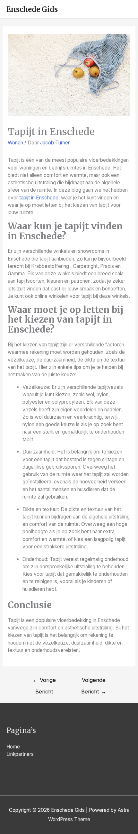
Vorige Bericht (44, 682)
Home (13, 747)
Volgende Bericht (93, 682)
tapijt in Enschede (38, 198)
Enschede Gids (32, 9)
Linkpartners (20, 754)
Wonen (15, 143)
